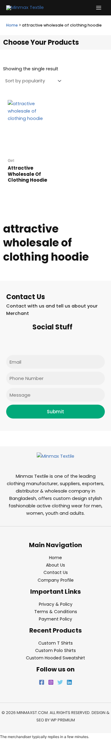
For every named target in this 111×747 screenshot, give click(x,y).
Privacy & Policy (55, 604)
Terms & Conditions (55, 612)
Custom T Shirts (55, 643)
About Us (55, 565)
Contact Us (55, 572)
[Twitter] (60, 682)
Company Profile (56, 580)
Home (12, 25)
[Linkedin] (69, 682)
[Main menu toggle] (98, 8)
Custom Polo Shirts (55, 650)
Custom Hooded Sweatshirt (55, 658)
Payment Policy (55, 619)
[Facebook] (41, 682)
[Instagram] (51, 682)
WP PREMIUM (63, 720)
